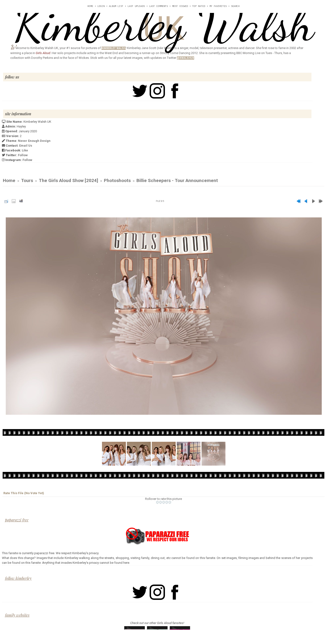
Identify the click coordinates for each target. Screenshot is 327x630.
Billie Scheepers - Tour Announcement (177, 180)
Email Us (25, 145)
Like (25, 150)
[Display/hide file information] (14, 201)
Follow (23, 155)
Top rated (198, 6)
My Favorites (218, 6)
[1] (157, 502)
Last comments (158, 6)
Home (90, 6)
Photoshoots (117, 180)
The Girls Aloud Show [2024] (68, 180)
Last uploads (136, 6)
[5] (169, 502)
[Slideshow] (21, 201)
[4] (166, 502)
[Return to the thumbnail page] (6, 201)
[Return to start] (298, 201)
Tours (27, 180)
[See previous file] (306, 201)
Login (101, 6)
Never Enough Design (34, 141)
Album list (116, 6)
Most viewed (180, 6)
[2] (160, 502)
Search (235, 6)
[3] (163, 502)
